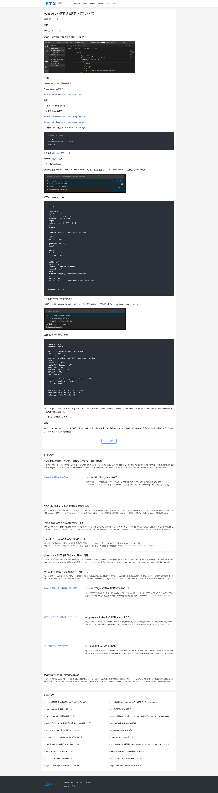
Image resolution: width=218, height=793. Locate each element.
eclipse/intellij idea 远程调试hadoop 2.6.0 (107, 617)
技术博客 (80, 782)
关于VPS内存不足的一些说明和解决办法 (127, 751)
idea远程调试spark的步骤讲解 (100, 646)
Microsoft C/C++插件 (61, 153)
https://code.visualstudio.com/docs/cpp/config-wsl (66, 116)
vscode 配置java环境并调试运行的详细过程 (107, 588)
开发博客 (89, 782)
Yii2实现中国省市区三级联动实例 (59, 751)
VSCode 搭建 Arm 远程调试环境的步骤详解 (66, 506)
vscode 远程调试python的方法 (101, 477)
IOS (108, 4)
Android (101, 4)
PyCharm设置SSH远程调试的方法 (61, 675)
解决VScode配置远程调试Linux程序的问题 (66, 555)
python (92, 4)
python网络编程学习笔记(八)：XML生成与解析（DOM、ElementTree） (140, 716)
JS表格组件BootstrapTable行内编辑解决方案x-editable (134, 702)
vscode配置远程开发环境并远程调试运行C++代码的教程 (73, 461)
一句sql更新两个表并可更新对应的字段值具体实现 (66, 702)
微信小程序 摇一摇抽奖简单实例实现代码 (62, 744)
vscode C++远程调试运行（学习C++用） (65, 539)
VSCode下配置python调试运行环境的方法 (66, 572)
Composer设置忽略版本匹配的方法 (60, 716)
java (85, 4)
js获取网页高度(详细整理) (121, 709)
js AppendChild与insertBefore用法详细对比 (64, 737)
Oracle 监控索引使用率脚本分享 (59, 709)
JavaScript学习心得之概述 (122, 737)
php (114, 4)
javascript (76, 4)
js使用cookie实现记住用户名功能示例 (126, 758)
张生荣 (73, 786)
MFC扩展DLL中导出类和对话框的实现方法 (63, 730)
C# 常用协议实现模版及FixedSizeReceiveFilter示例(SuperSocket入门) (140, 744)
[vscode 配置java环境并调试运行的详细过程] (63, 599)
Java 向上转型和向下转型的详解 (59, 758)
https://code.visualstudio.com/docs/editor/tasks (64, 122)
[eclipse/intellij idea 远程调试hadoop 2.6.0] (63, 628)
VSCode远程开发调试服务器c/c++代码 (64, 522)
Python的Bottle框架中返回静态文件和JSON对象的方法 (68, 723)
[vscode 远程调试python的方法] (63, 488)
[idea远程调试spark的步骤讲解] (63, 656)
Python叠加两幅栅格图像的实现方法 (126, 765)
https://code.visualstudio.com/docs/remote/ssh (64, 94)
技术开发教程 (69, 782)
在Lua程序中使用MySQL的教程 (124, 723)
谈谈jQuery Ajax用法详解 (121, 730)
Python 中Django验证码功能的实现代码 (62, 765)
